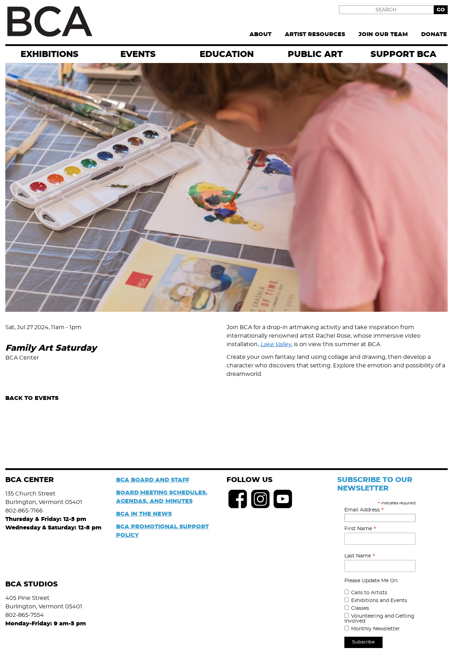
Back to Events (31, 398)
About (260, 34)
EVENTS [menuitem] (138, 54)
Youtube (283, 499)
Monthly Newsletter (375, 628)
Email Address (364, 510)
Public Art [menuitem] (315, 54)
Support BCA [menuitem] (403, 54)
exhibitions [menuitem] (50, 54)
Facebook (237, 499)
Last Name (359, 556)
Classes (360, 608)
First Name (360, 529)
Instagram (260, 499)
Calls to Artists (369, 592)
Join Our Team (383, 34)
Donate (434, 34)
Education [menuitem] (227, 54)
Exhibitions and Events (379, 600)
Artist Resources (315, 34)
